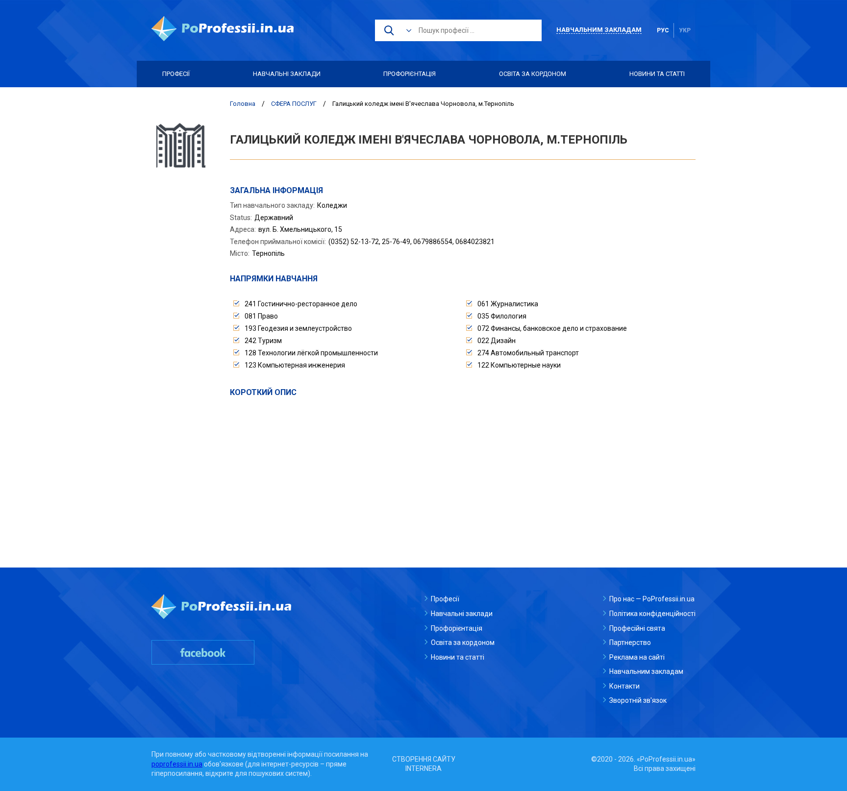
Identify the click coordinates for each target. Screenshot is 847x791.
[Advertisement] (463, 471)
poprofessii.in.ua (176, 764)
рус (663, 30)
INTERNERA (423, 768)
